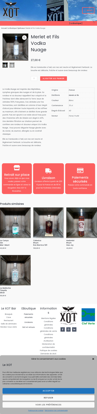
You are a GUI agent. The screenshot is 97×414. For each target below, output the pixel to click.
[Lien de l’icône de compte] (86, 23)
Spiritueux (21, 28)
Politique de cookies (35, 410)
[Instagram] (68, 329)
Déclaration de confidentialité (56, 410)
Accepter (48, 390)
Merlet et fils (74, 95)
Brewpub (8, 314)
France (72, 90)
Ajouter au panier (53, 78)
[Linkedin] (74, 329)
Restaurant (8, 320)
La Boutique (12, 28)
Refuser (48, 397)
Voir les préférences (48, 404)
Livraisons (29, 322)
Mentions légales (48, 318)
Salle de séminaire (9, 324)
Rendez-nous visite (9, 327)
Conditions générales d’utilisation (48, 337)
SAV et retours (28, 327)
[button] (93, 359)
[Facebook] (62, 329)
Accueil (4, 28)
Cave (8, 317)
